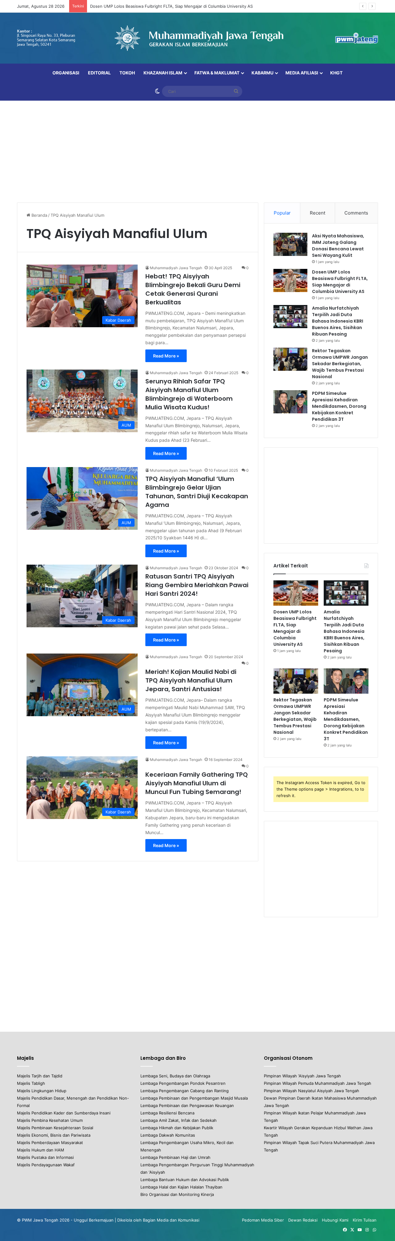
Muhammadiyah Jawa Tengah (176, 267)
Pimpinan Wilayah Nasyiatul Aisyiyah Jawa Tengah (311, 1090)
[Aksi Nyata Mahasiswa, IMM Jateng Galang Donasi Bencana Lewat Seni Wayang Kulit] (290, 244)
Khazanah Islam (162, 72)
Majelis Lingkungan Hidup (41, 1090)
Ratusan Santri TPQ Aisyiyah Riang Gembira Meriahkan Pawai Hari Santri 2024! (196, 585)
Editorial (99, 72)
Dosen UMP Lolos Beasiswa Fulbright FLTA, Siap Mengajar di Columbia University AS (171, 6)
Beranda (38, 215)
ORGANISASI (65, 72)
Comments (356, 213)
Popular (282, 213)
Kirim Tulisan (364, 1220)
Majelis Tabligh (31, 1083)
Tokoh (127, 72)
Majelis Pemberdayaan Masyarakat (50, 1142)
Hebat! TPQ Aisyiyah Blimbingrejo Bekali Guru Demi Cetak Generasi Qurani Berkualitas (192, 289)
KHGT (336, 72)
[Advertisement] (197, 150)
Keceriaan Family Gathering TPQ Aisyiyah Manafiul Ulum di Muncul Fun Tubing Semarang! (196, 783)
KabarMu (262, 72)
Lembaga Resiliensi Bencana (167, 1112)
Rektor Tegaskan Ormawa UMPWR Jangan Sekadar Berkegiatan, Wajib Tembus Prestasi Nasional (340, 364)
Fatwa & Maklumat (216, 72)
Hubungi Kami (335, 1220)
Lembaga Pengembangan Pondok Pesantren (183, 1083)
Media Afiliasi (301, 72)
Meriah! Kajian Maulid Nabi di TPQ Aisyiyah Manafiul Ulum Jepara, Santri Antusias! (190, 680)
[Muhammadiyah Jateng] (197, 38)
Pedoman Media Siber (263, 1220)
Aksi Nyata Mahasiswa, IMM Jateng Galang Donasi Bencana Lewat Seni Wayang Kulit (338, 245)
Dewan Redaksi (303, 1220)
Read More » (166, 355)
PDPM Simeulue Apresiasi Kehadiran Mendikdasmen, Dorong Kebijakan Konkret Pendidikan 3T (339, 406)
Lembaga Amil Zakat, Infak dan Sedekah (178, 1120)
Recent (317, 213)
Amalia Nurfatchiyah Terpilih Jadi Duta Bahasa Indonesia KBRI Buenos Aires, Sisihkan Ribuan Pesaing (337, 321)
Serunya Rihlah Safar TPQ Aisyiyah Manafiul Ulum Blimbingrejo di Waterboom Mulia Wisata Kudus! (189, 394)
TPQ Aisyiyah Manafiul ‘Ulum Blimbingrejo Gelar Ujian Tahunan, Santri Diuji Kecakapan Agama (196, 491)
